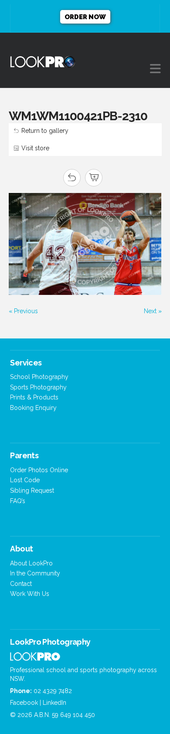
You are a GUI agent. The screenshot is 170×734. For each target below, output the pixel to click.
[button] (155, 69)
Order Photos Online (39, 470)
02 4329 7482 (53, 690)
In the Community (35, 573)
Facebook (24, 702)
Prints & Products (34, 397)
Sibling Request (32, 490)
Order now (85, 17)
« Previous (23, 311)
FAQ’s (17, 500)
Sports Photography (38, 387)
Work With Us (29, 593)
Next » (153, 311)
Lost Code (25, 480)
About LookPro (31, 563)
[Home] (35, 658)
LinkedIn (54, 702)
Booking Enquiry (33, 407)
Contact (21, 583)
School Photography (39, 376)
